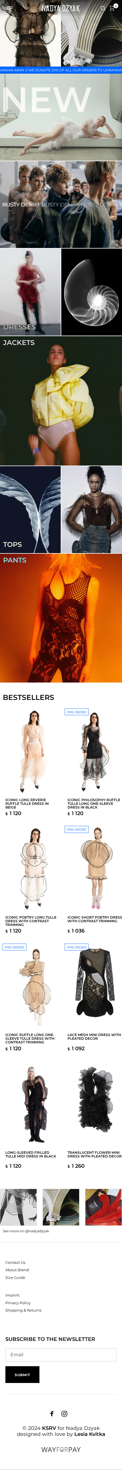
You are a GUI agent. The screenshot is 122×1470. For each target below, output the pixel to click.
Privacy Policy (18, 1303)
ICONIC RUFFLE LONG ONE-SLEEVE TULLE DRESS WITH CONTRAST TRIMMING (29, 1038)
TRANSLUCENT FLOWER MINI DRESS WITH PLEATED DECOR (95, 1154)
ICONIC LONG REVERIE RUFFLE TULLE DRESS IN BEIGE (27, 803)
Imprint (12, 1295)
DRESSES (19, 327)
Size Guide (15, 1277)
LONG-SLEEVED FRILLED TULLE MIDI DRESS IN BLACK (30, 1154)
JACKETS (19, 342)
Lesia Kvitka (89, 1434)
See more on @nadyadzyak (26, 1231)
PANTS (14, 560)
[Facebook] (52, 1413)
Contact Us (15, 1262)
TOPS (12, 544)
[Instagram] (64, 1413)
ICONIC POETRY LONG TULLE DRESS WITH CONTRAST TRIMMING (30, 921)
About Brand (17, 1270)
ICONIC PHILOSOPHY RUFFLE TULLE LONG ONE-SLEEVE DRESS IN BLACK (94, 803)
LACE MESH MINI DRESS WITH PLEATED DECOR (94, 1037)
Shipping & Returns (23, 1310)
